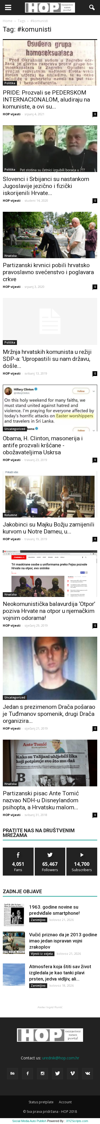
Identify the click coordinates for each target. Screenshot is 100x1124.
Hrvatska (10, 256)
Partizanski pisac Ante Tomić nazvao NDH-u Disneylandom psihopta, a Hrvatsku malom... (41, 800)
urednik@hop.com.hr (60, 1057)
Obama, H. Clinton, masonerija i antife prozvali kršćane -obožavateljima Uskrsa (43, 445)
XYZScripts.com (77, 1121)
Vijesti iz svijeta (42, 954)
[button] (92, 7)
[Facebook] (27, 1073)
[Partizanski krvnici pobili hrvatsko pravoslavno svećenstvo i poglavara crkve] (50, 235)
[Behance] (12, 1073)
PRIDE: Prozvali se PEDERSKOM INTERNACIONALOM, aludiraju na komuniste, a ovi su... (46, 99)
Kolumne (10, 515)
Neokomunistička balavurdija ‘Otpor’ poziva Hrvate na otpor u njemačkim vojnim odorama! (49, 611)
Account (65, 1102)
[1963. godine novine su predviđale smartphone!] (14, 915)
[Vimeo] (72, 1073)
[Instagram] (42, 1073)
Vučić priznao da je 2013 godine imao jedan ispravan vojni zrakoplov (63, 941)
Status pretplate (41, 1102)
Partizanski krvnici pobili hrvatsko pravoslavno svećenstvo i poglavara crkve (48, 272)
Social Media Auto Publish (29, 1121)
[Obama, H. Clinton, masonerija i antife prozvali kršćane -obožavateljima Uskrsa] (50, 408)
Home (7, 20)
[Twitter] (57, 1073)
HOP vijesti (12, 114)
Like (18, 850)
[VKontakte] (87, 1073)
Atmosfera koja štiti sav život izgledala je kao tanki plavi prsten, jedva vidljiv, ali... (60, 973)
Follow (50, 850)
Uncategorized (14, 429)
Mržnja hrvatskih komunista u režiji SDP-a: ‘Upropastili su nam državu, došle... (47, 359)
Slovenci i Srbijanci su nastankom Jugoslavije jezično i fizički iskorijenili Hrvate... (46, 186)
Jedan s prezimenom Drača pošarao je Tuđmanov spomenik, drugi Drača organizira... (49, 714)
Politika (9, 83)
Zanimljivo (38, 920)
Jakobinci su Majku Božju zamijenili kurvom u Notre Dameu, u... (48, 528)
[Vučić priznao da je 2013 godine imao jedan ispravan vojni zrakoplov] (14, 943)
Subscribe (82, 850)
